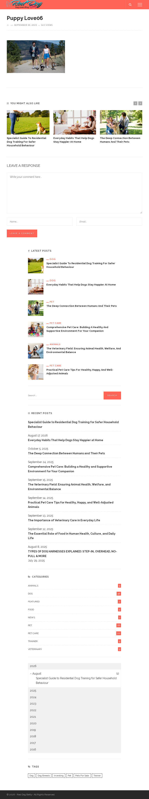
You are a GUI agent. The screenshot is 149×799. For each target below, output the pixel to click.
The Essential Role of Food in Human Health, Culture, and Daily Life (71, 536)
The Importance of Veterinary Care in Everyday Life (64, 520)
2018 (33, 736)
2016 (33, 749)
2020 (33, 723)
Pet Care (55, 323)
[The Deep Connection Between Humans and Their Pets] (121, 122)
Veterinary (74, 649)
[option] (28, 128)
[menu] (140, 4)
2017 (33, 742)
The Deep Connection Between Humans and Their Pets (81, 305)
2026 (33, 666)
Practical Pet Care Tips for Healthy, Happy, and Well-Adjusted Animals (70, 505)
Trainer (74, 641)
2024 (33, 697)
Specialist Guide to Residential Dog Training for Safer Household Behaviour (26, 142)
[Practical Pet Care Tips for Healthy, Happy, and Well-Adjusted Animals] (35, 371)
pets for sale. (82, 775)
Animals (55, 344)
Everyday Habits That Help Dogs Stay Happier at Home (81, 284)
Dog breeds (44, 775)
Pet (52, 301)
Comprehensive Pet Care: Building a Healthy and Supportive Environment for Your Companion (70, 469)
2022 (33, 710)
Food (74, 609)
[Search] (130, 4)
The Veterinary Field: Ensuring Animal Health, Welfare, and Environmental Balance (69, 487)
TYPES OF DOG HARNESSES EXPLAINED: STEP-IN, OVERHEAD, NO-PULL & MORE (72, 554)
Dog (53, 259)
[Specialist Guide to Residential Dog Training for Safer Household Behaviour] (28, 122)
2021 (33, 716)
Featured (74, 601)
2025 (33, 690)
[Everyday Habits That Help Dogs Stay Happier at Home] (74, 122)
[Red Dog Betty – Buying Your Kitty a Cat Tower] (23, 4)
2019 (33, 729)
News (74, 617)
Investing (59, 775)
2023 (33, 703)
